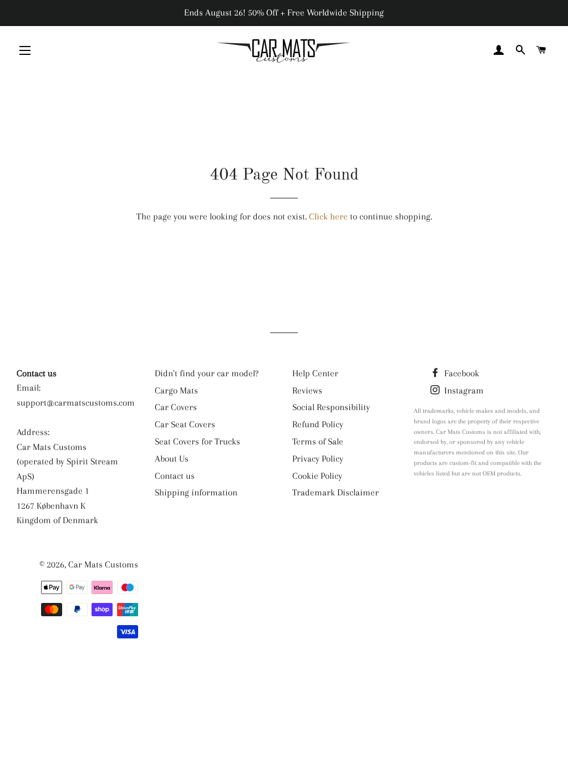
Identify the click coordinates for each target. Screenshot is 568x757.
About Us (172, 458)
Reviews (307, 390)
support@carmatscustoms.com (76, 402)
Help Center (315, 373)
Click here (328, 216)
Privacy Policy (317, 458)
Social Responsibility (331, 407)
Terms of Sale (317, 441)
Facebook (460, 373)
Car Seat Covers (185, 424)
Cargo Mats (176, 390)
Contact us (175, 475)
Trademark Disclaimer (335, 492)
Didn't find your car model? (206, 373)
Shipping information (196, 492)
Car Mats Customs (103, 564)
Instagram (463, 390)
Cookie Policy (317, 475)
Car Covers (176, 407)
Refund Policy (317, 424)
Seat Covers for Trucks (197, 441)
